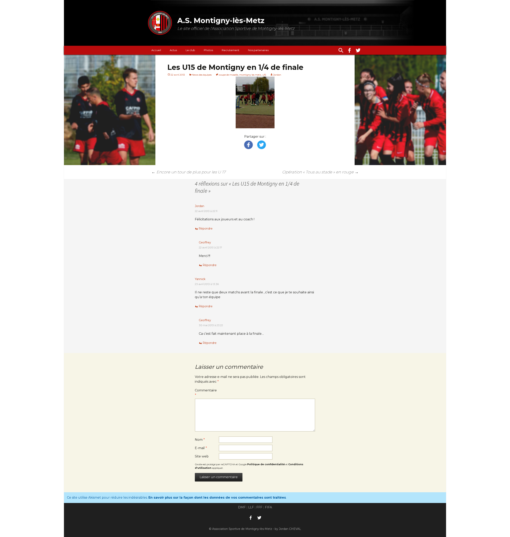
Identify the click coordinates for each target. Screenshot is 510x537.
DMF (242, 507)
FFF (259, 507)
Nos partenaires (258, 50)
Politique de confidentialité (266, 464)
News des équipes (202, 74)
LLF (251, 507)
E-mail (201, 448)
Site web (202, 456)
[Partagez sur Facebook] (249, 145)
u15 (264, 74)
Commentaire (206, 392)
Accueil (156, 50)
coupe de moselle (228, 74)
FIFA (268, 507)
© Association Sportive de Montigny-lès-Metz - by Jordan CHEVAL (255, 529)
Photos (208, 50)
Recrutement (230, 50)
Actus (173, 50)
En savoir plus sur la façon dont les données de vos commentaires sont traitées (217, 497)
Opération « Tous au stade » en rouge (320, 172)
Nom (200, 440)
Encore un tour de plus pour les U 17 (188, 172)
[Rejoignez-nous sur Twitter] (358, 50)
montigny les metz (250, 74)
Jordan (277, 74)
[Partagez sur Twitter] (261, 145)
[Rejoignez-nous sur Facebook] (349, 50)
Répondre (206, 228)
